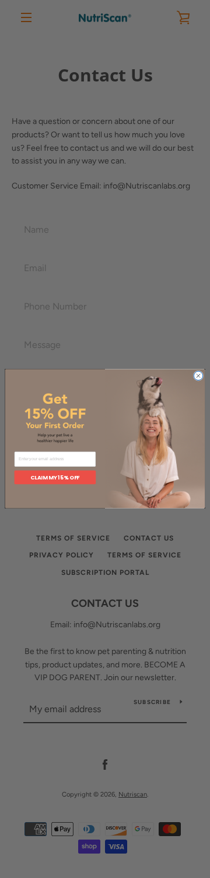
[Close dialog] (198, 376)
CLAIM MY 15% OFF (54, 477)
